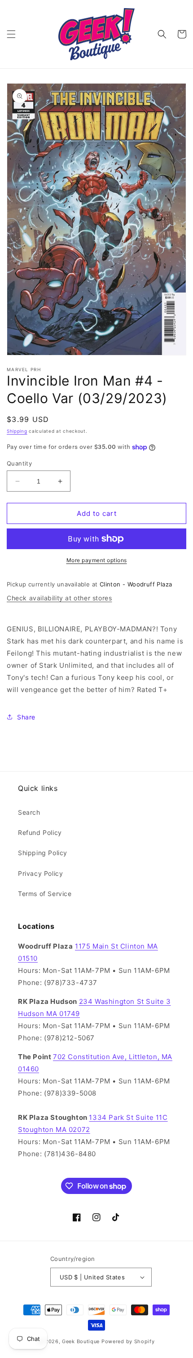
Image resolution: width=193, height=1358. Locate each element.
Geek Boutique (81, 1341)
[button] (11, 34)
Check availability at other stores (59, 598)
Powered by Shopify (128, 1341)
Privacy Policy (40, 873)
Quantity (19, 463)
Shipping (17, 431)
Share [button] (26, 717)
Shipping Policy (42, 853)
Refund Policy (40, 832)
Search (29, 812)
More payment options (96, 560)
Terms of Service (45, 893)
